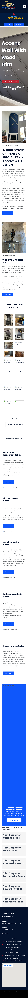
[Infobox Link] (14, 16)
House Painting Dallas (13, 646)
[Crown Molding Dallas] (10, 953)
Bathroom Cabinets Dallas (12, 595)
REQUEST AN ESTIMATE (10, 81)
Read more (8, 213)
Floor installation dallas (11, 543)
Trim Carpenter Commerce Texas (13, 900)
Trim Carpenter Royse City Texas (12, 887)
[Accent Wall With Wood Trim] (11, 944)
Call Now (14, 88)
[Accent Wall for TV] (9, 939)
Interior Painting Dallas (15, 667)
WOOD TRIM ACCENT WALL (12, 261)
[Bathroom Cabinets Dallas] (11, 947)
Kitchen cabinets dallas (11, 499)
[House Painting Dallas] (10, 958)
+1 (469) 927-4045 (14, 820)
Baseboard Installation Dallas (12, 453)
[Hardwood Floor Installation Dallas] (13, 955)
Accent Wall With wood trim (14, 306)
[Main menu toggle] (24, 6)
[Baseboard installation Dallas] (12, 942)
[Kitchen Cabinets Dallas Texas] (12, 961)
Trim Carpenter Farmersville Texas (14, 875)
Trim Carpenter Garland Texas (12, 836)
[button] (8, 24)
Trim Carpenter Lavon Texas (12, 849)
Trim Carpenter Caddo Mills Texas (13, 862)
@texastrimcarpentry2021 (16, 424)
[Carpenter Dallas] (8, 950)
